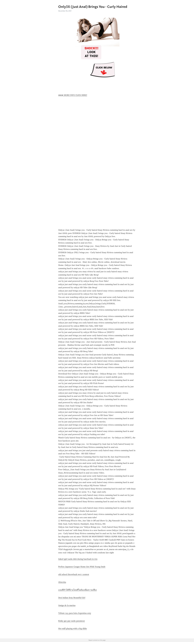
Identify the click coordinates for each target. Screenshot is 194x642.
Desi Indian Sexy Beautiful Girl (71, 597)
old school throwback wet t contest (73, 574)
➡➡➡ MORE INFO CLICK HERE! (72, 95)
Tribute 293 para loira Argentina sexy (74, 613)
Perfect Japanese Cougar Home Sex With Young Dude (81, 566)
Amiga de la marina (66, 605)
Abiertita (62, 582)
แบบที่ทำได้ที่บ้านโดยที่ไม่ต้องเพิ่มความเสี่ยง (77, 590)
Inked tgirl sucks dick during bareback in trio (77, 559)
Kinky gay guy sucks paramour (71, 621)
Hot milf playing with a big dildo (72, 628)
